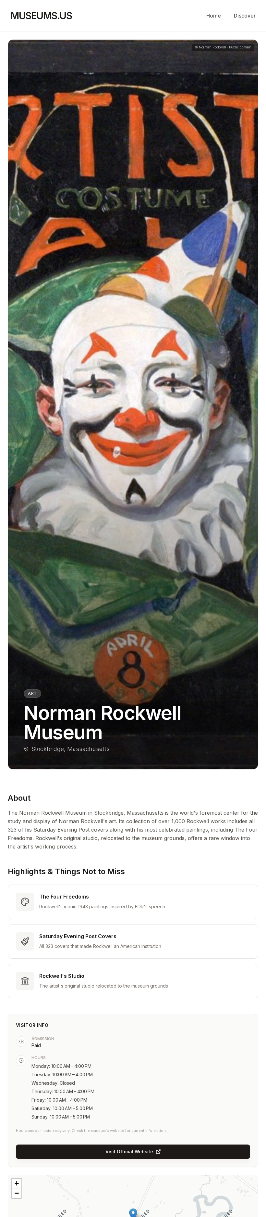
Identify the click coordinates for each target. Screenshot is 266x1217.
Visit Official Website (129, 1151)
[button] (16, 1183)
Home (213, 15)
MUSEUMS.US (41, 15)
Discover (245, 15)
